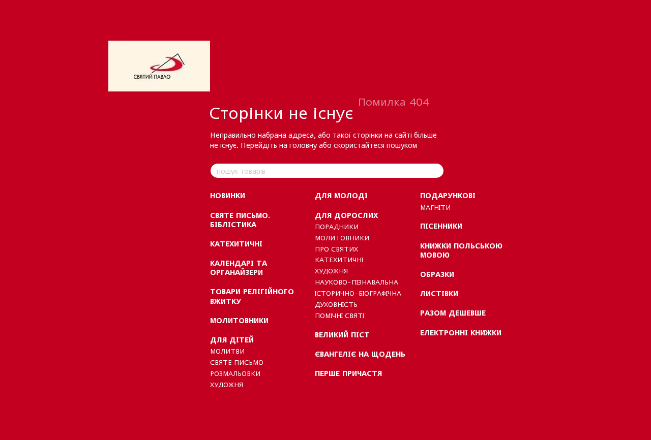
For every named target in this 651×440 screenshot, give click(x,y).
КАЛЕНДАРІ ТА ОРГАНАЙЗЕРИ (238, 267)
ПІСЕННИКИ (441, 226)
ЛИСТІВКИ (439, 293)
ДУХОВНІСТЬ (336, 304)
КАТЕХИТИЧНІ (236, 243)
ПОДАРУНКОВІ (448, 195)
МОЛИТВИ (227, 351)
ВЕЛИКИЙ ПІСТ (342, 334)
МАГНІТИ (435, 207)
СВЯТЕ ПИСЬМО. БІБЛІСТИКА (240, 220)
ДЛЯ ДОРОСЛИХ (346, 215)
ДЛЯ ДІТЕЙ (232, 339)
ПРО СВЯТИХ (336, 249)
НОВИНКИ (227, 195)
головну (303, 145)
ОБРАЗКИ (437, 274)
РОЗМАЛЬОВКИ (235, 373)
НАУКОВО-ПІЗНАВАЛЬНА (356, 282)
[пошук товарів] (436, 170)
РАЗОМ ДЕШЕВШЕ (453, 312)
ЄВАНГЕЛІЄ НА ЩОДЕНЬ (360, 354)
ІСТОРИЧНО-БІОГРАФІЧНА (358, 293)
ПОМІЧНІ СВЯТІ (339, 315)
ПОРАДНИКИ (337, 227)
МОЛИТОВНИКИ (239, 320)
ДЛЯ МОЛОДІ (341, 195)
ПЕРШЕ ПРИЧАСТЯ (348, 373)
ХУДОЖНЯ (226, 385)
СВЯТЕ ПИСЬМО (236, 362)
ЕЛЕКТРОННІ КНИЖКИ (460, 332)
